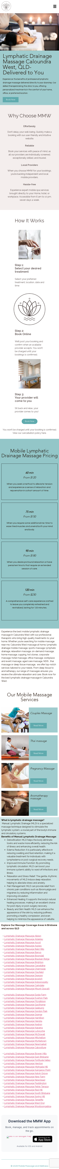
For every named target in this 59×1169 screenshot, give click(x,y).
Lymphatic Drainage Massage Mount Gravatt (27, 988)
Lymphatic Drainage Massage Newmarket (25, 1044)
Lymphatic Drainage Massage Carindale (24, 985)
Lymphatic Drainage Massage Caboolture (25, 1047)
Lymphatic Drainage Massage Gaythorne (24, 1004)
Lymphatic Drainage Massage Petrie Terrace (26, 1086)
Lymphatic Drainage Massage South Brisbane (27, 1093)
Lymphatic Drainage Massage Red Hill (23, 1090)
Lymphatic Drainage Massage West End (24, 1103)
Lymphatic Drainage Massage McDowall (24, 1034)
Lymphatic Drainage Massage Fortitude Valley (27, 1060)
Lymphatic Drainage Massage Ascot (22, 942)
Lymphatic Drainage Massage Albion (22, 936)
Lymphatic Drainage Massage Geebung (24, 1008)
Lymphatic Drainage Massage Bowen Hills (25, 1053)
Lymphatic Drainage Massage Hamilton (24, 1018)
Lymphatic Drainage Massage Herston (23, 1063)
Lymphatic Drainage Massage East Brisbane (26, 1057)
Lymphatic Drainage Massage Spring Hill (24, 1096)
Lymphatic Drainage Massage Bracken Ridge (26, 959)
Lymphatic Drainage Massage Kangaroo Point (27, 1070)
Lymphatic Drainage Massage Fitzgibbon (25, 1001)
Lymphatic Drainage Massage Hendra (23, 1021)
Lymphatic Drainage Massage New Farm (24, 1076)
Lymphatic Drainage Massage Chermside (25, 969)
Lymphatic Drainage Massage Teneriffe (23, 1099)
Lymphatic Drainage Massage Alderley (23, 939)
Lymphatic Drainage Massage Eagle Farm (25, 994)
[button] (55, 6)
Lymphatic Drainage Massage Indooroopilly (26, 982)
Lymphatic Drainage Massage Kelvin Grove (26, 1073)
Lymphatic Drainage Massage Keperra (23, 1027)
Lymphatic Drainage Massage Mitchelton (25, 1037)
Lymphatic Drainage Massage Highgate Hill (26, 1066)
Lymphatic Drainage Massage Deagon (23, 975)
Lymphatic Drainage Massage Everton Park (26, 998)
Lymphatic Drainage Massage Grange (23, 1014)
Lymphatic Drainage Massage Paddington (25, 1083)
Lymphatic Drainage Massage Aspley (23, 945)
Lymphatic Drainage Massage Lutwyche (24, 1031)
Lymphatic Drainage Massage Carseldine (24, 965)
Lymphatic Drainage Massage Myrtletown (25, 1041)
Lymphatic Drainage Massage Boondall (24, 955)
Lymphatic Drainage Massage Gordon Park (25, 1011)
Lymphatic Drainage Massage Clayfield (23, 972)
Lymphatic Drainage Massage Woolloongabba (27, 1106)
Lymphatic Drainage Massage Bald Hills (24, 949)
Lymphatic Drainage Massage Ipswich (23, 978)
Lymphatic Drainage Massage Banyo (22, 952)
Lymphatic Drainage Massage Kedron (23, 1024)
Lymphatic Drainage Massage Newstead (24, 1080)
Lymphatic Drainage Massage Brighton (23, 962)
